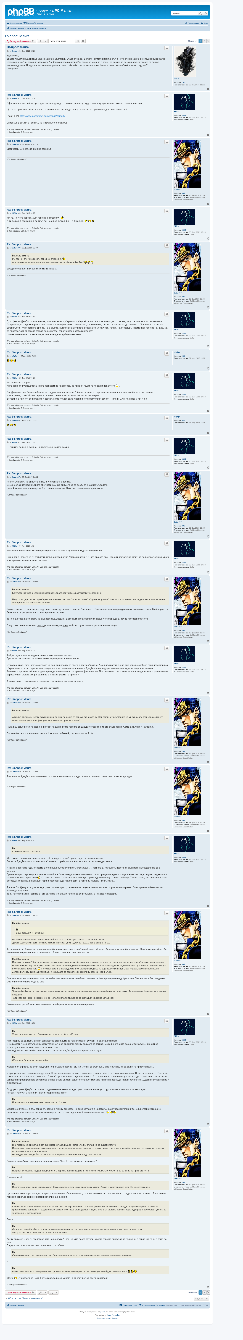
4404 (184, 115)
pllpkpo (177, 352)
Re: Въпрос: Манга (19, 94)
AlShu (176, 111)
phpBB (103, 1312)
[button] (208, 41)
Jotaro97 (178, 189)
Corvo (176, 79)
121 (183, 83)
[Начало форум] (21, 11)
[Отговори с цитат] (166, 48)
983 (183, 356)
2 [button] (204, 41)
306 (183, 193)
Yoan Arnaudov (113, 1315)
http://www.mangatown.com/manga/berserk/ (42, 116)
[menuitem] (33, 23)
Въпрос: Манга (17, 36)
